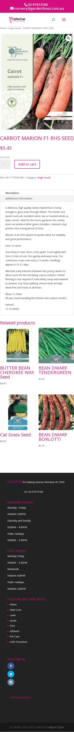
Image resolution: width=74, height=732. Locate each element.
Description (12, 193)
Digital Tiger (56, 727)
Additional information (18, 198)
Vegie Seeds (14, 28)
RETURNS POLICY (21, 697)
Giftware (14, 631)
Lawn (13, 615)
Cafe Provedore (18, 641)
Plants (13, 604)
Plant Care (15, 609)
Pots (12, 625)
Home (3, 28)
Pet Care (14, 636)
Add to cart (27, 164)
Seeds (13, 620)
